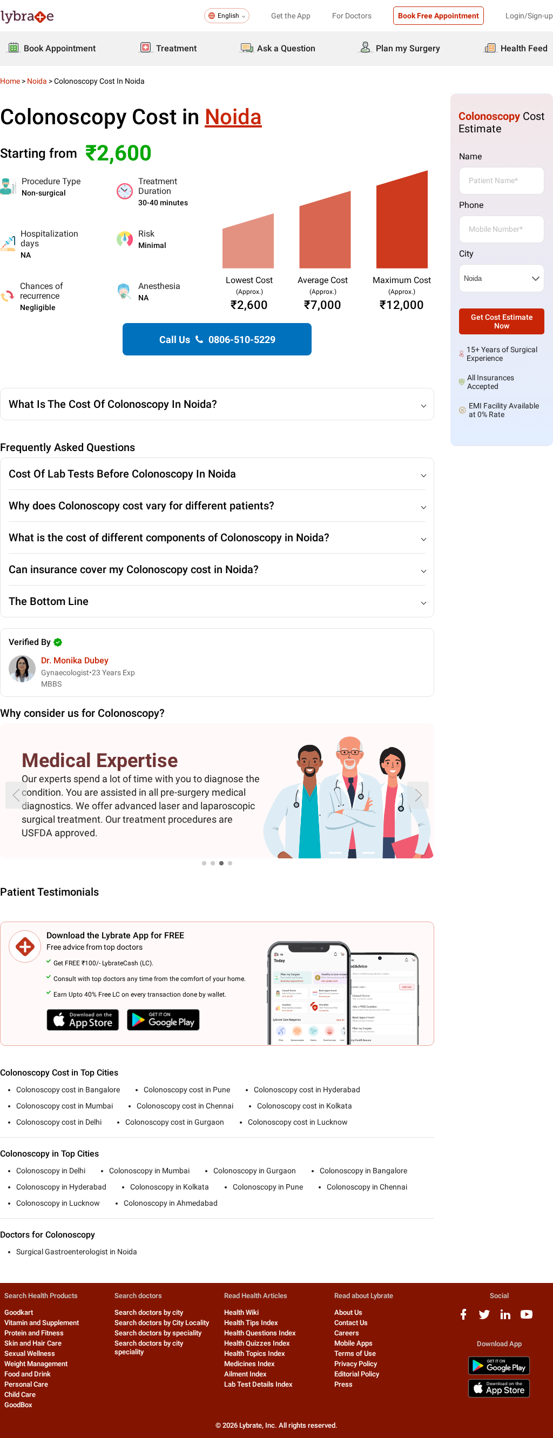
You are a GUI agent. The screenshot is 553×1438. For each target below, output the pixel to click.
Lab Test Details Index (258, 1384)
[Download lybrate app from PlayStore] (499, 1373)
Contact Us (351, 1323)
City (466, 253)
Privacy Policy (355, 1364)
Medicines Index (249, 1364)
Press (343, 1384)
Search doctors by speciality (157, 1333)
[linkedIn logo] (505, 1318)
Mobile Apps (353, 1343)
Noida (37, 81)
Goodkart (18, 1312)
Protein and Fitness (34, 1333)
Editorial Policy (356, 1374)
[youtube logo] (526, 1318)
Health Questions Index (260, 1333)
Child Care (20, 1394)
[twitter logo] (484, 1318)
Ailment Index (245, 1374)
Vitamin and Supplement (41, 1323)
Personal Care (26, 1384)
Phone (471, 205)
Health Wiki (241, 1312)
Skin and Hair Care (33, 1343)
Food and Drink (27, 1374)
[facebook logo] (463, 1318)
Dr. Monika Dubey (75, 660)
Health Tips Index (251, 1323)
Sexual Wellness (29, 1353)
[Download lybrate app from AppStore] (499, 1396)
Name (470, 156)
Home (10, 81)
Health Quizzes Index (257, 1343)
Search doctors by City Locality (161, 1323)
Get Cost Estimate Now (502, 321)
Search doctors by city (148, 1312)
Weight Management (36, 1364)
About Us (348, 1312)
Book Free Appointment (438, 15)
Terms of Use (355, 1353)
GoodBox (18, 1405)
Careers (346, 1333)
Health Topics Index (254, 1353)
